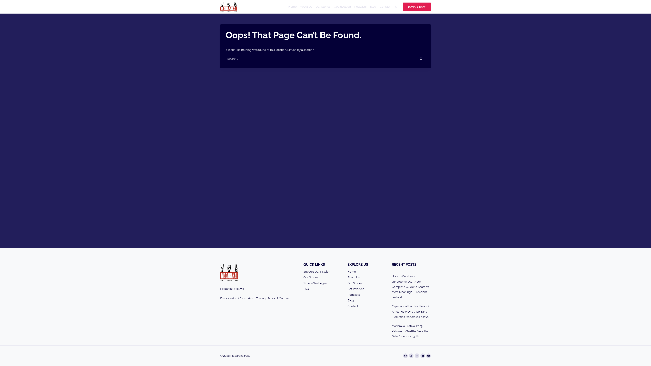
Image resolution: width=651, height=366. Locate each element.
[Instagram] (417, 355)
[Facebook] (405, 355)
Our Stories (323, 6)
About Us (306, 6)
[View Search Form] (396, 6)
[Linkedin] (422, 355)
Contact (385, 6)
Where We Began (315, 283)
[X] (411, 355)
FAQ (306, 289)
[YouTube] (428, 355)
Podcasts (360, 6)
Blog (373, 6)
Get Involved (342, 6)
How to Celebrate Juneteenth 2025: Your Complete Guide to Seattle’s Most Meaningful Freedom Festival (410, 287)
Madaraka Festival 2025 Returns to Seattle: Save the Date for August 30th (410, 331)
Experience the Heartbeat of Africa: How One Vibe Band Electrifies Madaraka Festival (410, 311)
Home (292, 6)
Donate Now (417, 6)
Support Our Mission (316, 271)
